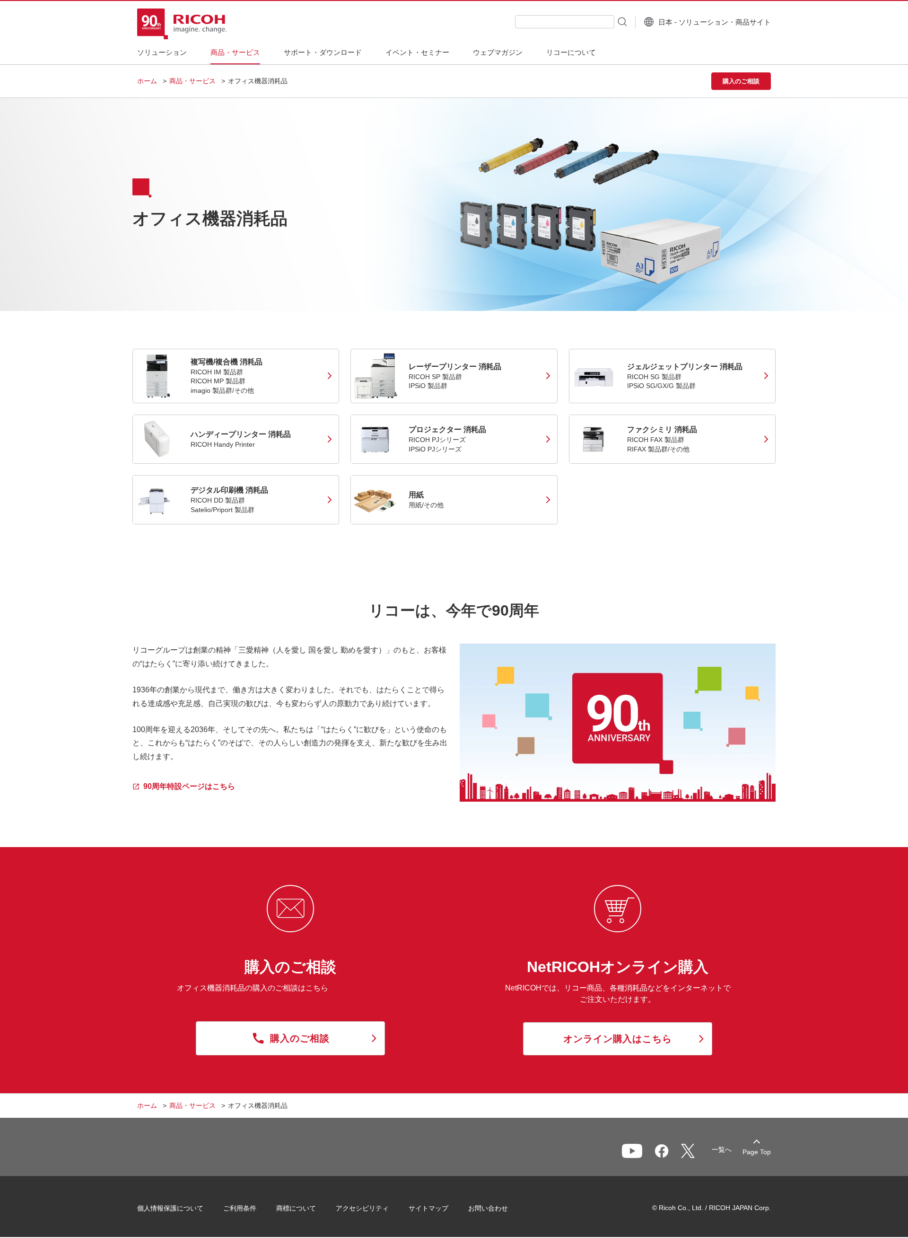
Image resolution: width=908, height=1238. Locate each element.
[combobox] (564, 21)
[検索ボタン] (621, 21)
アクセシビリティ (362, 1208)
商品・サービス (192, 81)
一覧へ (722, 1149)
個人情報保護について (170, 1208)
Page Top (756, 1152)
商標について (296, 1208)
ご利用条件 (239, 1208)
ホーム (147, 81)
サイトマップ (428, 1208)
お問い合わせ (488, 1208)
